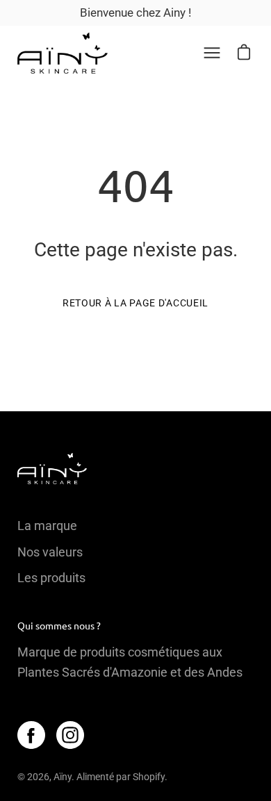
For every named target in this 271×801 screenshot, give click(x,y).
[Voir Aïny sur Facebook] (31, 735)
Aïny (63, 776)
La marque (47, 525)
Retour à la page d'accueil (135, 302)
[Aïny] (62, 53)
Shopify (149, 776)
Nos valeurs (50, 552)
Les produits (51, 577)
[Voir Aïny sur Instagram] (70, 735)
